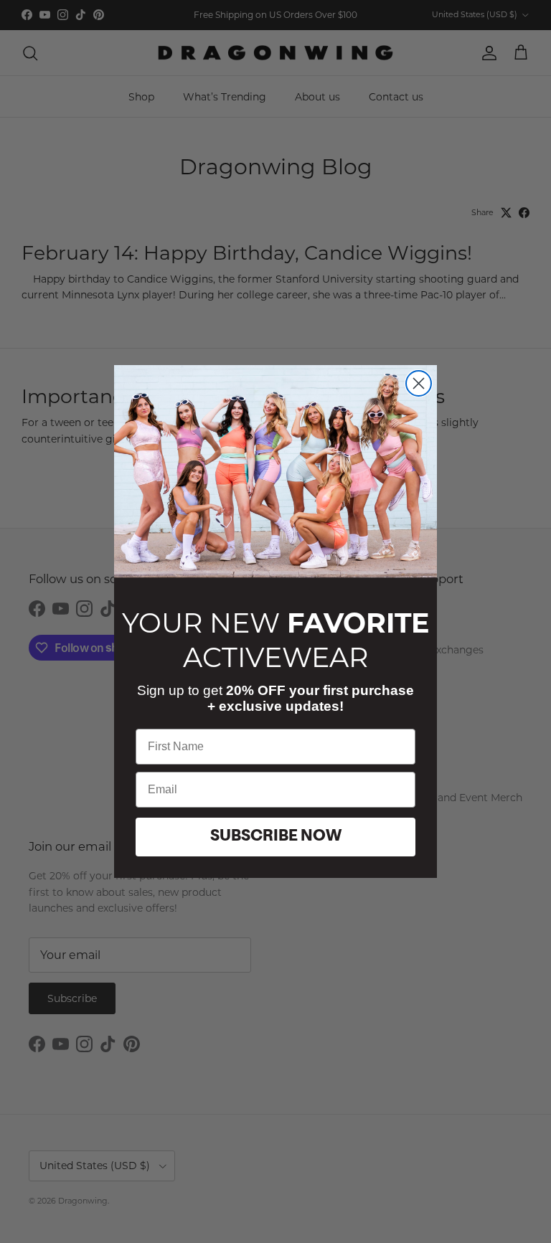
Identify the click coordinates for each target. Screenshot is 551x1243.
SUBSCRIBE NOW (276, 837)
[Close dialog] (418, 383)
